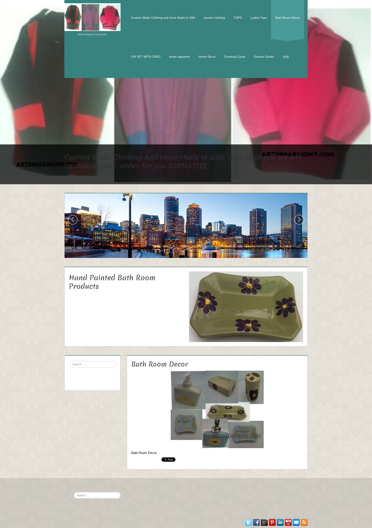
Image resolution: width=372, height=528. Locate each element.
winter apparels (179, 56)
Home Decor (207, 56)
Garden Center (264, 56)
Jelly (286, 56)
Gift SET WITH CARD (145, 56)
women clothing (214, 17)
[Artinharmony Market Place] (92, 17)
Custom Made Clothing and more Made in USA (163, 17)
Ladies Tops (258, 17)
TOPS (238, 17)
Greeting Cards (234, 56)
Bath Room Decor (287, 17)
